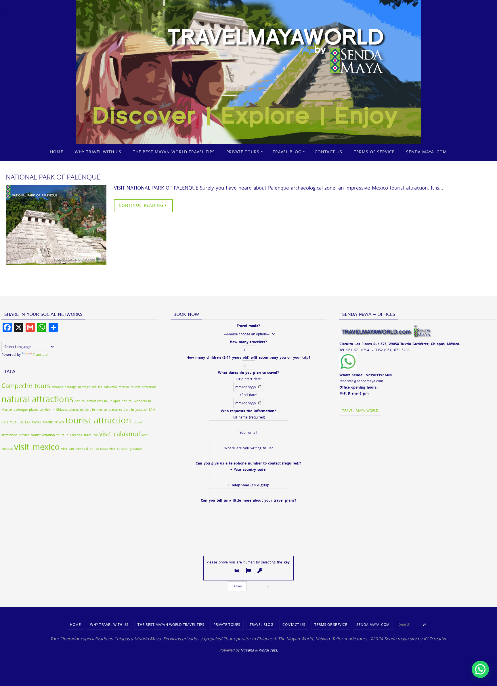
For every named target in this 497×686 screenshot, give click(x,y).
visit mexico (37, 446)
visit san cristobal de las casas (84, 449)
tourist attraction (98, 420)
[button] (480, 669)
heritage (70, 387)
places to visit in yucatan (127, 410)
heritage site (87, 387)
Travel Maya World (360, 410)
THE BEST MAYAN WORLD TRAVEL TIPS (170, 624)
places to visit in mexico (88, 410)
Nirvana (247, 650)
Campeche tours (25, 385)
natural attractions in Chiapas (97, 401)
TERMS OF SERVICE (330, 624)
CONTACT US (293, 624)
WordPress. (268, 650)
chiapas (57, 387)
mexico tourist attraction (137, 387)
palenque (21, 410)
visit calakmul (119, 433)
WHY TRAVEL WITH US (109, 624)
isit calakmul (107, 387)
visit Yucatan (119, 449)
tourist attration (43, 435)
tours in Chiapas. (69, 435)
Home (75, 624)
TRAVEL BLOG (262, 624)
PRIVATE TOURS (226, 624)
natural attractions (37, 399)
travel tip (91, 435)
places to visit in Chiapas (48, 410)
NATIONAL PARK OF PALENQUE (53, 176)
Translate (40, 354)
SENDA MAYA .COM (373, 624)
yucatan (136, 449)
